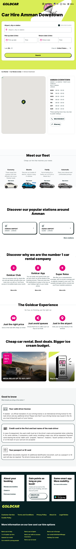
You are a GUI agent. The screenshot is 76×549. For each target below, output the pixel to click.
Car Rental (4, 71)
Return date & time (45, 36)
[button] (23, 102)
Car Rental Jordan (16, 71)
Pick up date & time (11, 36)
